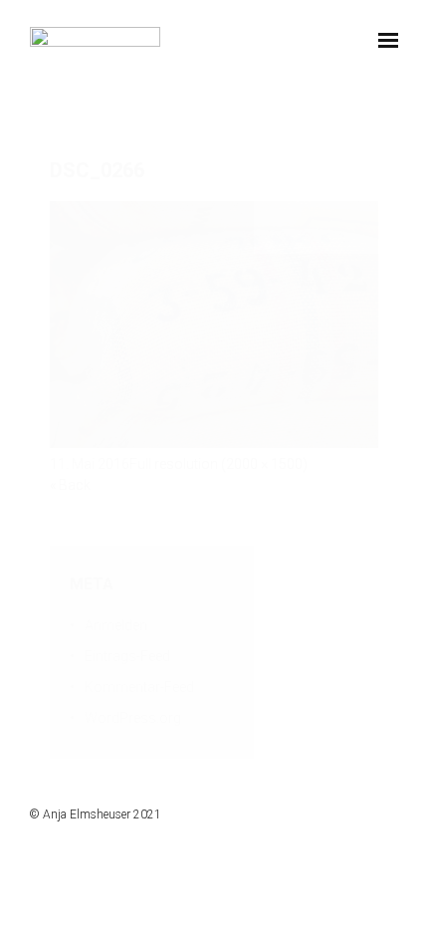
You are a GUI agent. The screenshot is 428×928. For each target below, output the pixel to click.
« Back (70, 485)
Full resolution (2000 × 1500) (218, 464)
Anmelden (116, 625)
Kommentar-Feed (139, 687)
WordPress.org (133, 718)
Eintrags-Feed (127, 656)
